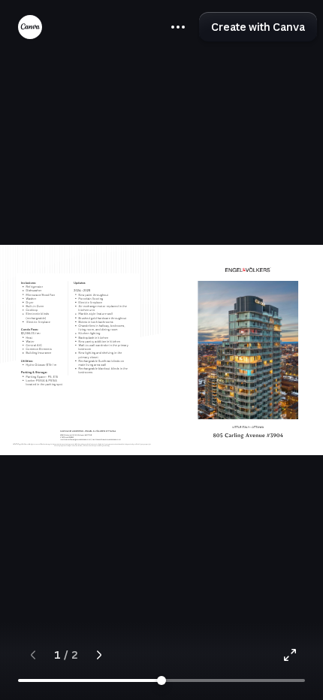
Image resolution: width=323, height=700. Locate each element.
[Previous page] (33, 655)
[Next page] (99, 655)
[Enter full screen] (290, 655)
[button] (178, 27)
